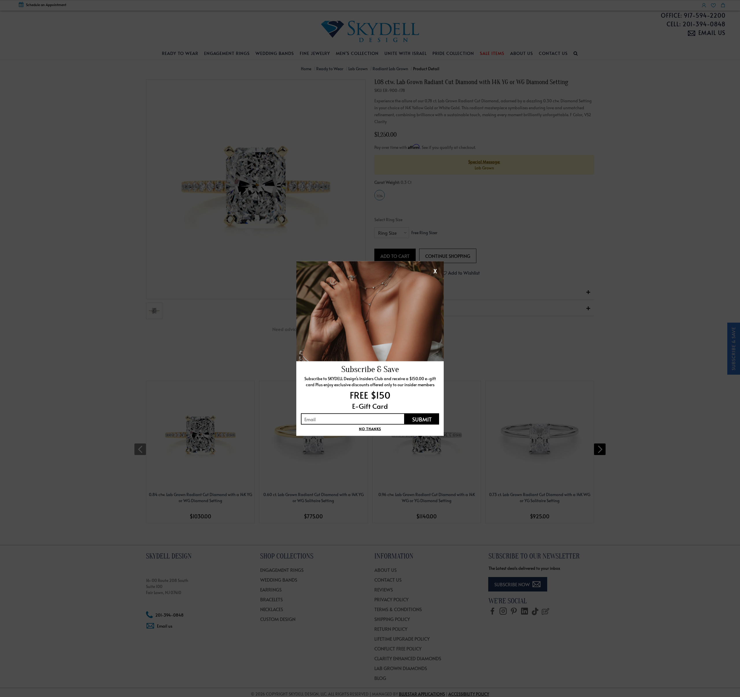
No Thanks (370, 428)
